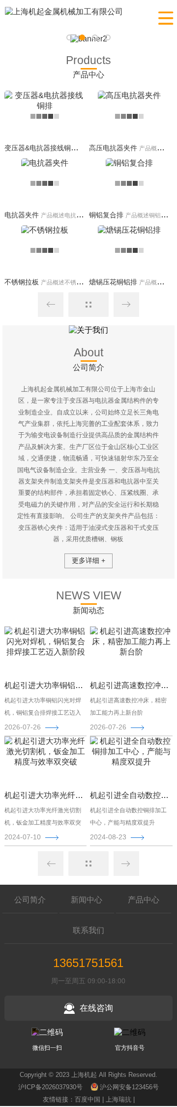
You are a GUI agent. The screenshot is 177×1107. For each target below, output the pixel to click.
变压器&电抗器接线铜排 (41, 148)
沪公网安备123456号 (129, 1087)
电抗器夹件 (21, 215)
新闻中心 (86, 900)
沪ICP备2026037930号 (50, 1087)
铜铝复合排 (106, 215)
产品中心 (143, 900)
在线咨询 (96, 1008)
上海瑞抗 (118, 1099)
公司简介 (30, 900)
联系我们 (88, 930)
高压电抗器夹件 (113, 148)
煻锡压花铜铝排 (113, 282)
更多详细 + (88, 560)
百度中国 (87, 1099)
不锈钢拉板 (21, 282)
